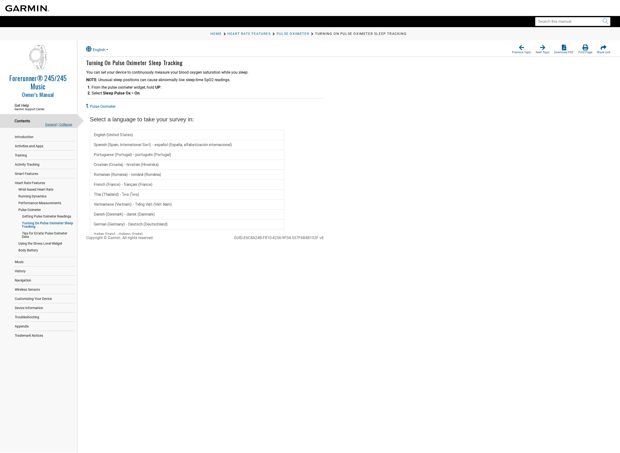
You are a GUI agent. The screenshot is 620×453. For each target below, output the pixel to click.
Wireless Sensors (27, 289)
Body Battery (28, 250)
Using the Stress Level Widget (40, 243)
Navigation (23, 280)
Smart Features (26, 174)
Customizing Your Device (33, 299)
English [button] (99, 49)
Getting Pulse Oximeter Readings (46, 216)
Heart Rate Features (30, 183)
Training (21, 155)
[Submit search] (605, 21)
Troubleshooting (27, 317)
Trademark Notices (29, 335)
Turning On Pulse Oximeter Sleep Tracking (47, 224)
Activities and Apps (29, 146)
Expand (51, 124)
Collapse (65, 124)
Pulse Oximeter (29, 210)
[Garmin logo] (27, 8)
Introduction (24, 137)
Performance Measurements (39, 203)
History (20, 271)
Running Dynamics (32, 196)
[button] (521, 49)
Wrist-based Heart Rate (35, 189)
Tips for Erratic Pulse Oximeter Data (44, 235)
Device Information (29, 308)
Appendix (22, 326)
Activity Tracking (27, 164)
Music (19, 262)
